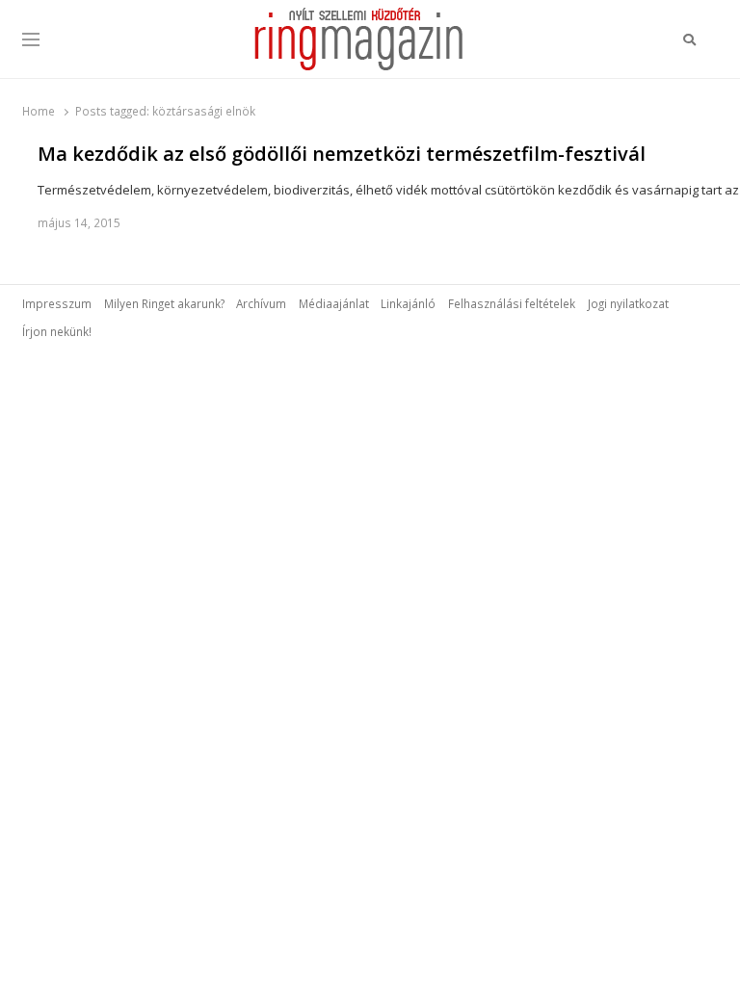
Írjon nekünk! (57, 331)
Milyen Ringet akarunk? (164, 303)
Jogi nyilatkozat (628, 303)
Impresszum (57, 303)
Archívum (261, 303)
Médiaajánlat (334, 303)
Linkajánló (408, 303)
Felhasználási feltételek (511, 303)
